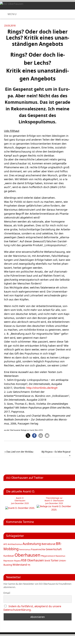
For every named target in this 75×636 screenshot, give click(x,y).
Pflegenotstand (48, 556)
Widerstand (20, 564)
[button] (28, 435)
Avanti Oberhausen (54, 500)
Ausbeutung (32, 544)
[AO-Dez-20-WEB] (20, 508)
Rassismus (60, 555)
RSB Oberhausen (32, 560)
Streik (47, 560)
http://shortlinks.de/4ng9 (41, 387)
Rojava (17, 560)
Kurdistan (8, 555)
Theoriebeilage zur (54, 498)
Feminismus (24, 549)
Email (6, 593)
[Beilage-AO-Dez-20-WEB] (54, 509)
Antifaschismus (15, 544)
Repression (8, 560)
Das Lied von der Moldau (19, 451)
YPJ (28, 565)
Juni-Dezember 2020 (54, 503)
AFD (5, 544)
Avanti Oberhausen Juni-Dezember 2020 (20, 501)
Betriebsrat (48, 544)
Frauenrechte (38, 549)
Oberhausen (27, 555)
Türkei (54, 560)
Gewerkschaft (54, 549)
